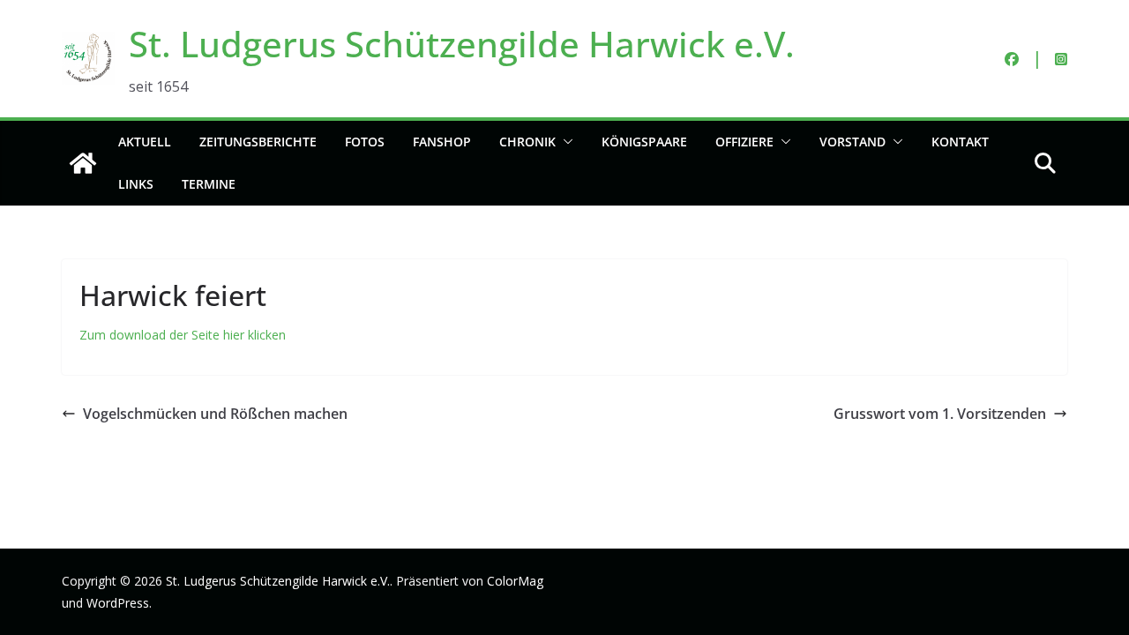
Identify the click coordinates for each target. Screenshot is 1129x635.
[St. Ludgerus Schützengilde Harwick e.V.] (83, 163)
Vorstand (852, 141)
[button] (564, 142)
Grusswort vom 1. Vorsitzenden (940, 413)
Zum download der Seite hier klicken (182, 334)
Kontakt (960, 141)
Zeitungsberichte (258, 141)
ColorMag (515, 580)
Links (135, 184)
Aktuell (144, 141)
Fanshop (442, 141)
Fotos (365, 141)
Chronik (527, 141)
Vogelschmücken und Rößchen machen (215, 413)
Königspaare (644, 141)
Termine (209, 184)
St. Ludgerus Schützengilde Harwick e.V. (462, 43)
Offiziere (744, 141)
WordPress (117, 602)
